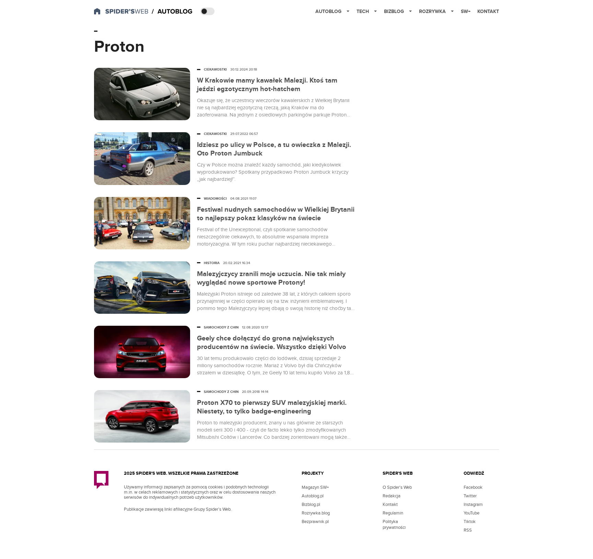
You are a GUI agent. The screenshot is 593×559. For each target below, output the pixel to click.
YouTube (471, 513)
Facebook (473, 487)
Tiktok (470, 521)
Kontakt (488, 11)
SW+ (465, 11)
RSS (468, 530)
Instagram (473, 504)
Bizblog (394, 11)
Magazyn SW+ (315, 487)
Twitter (470, 496)
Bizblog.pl (311, 504)
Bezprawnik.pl (315, 521)
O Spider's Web (397, 487)
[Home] (173, 11)
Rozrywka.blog (316, 513)
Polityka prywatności (394, 524)
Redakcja (391, 496)
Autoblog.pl (313, 496)
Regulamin (393, 513)
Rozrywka (432, 11)
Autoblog (328, 11)
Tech (363, 11)
